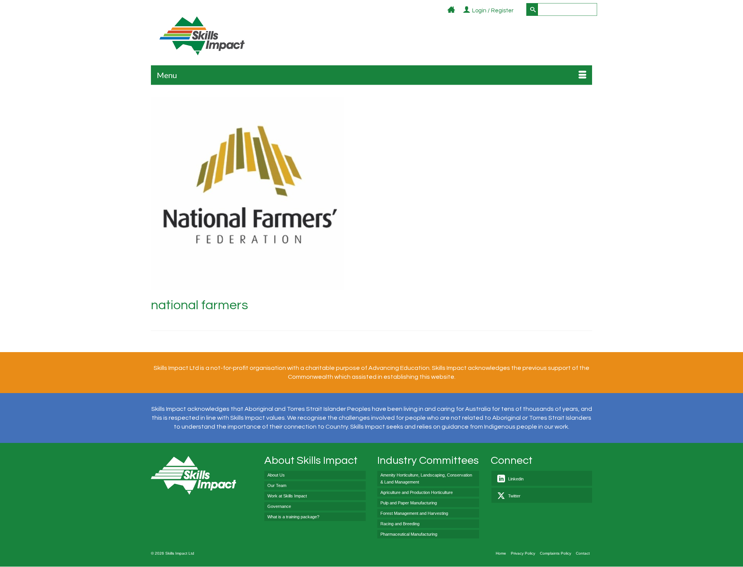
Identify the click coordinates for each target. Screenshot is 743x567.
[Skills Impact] (202, 35)
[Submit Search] (532, 9)
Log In (518, 11)
